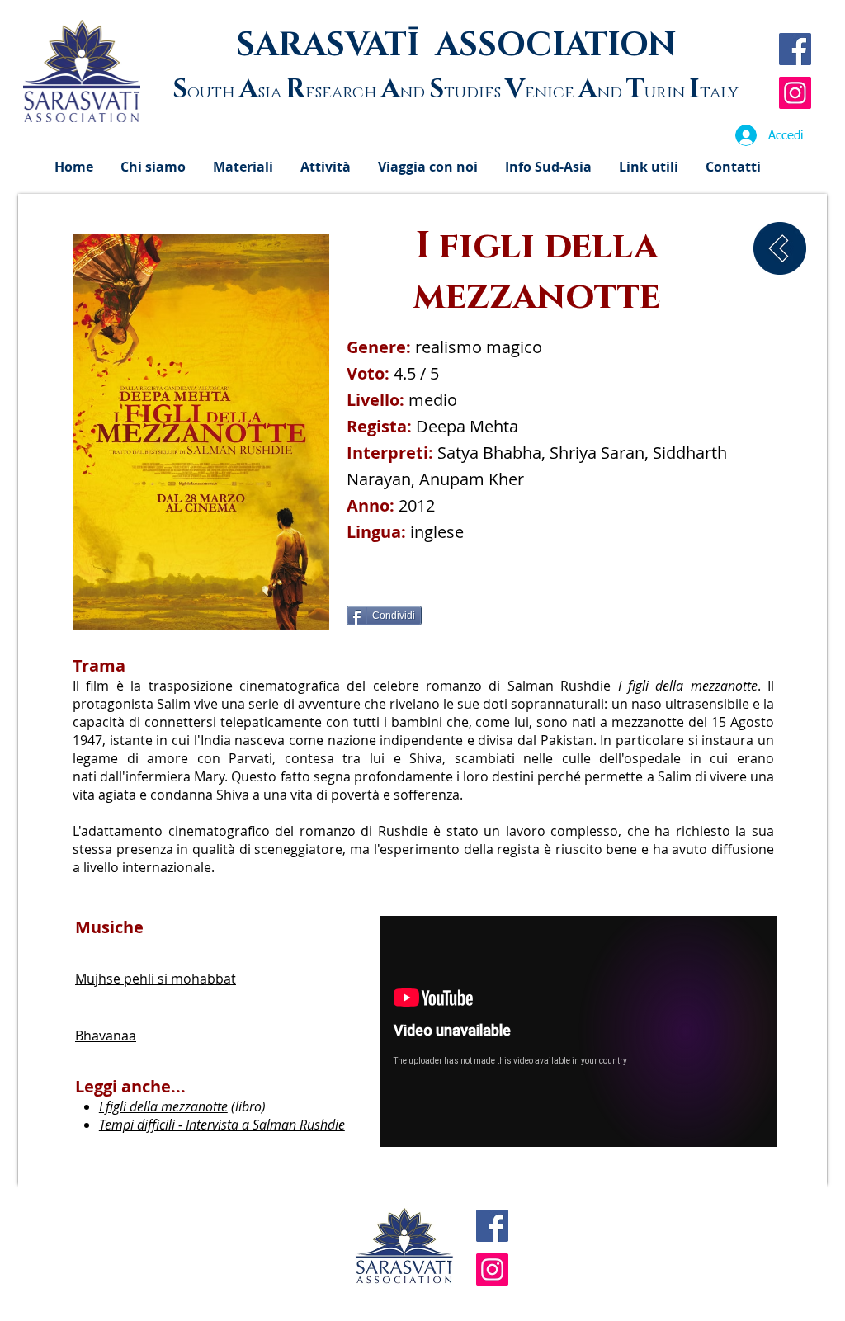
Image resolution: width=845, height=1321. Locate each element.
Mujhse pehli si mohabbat (155, 979)
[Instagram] (795, 93)
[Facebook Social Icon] (795, 49)
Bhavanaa (105, 1035)
